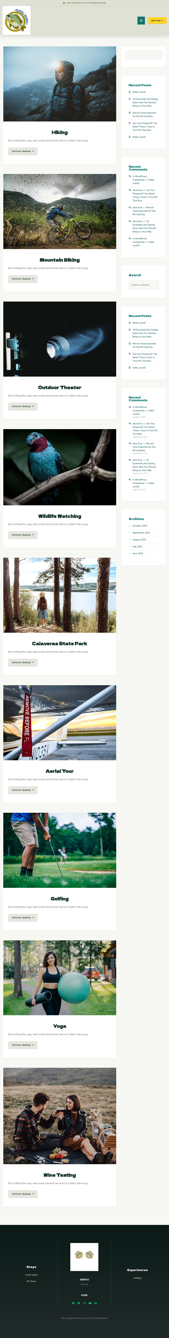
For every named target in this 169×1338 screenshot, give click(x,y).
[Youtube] (89, 1303)
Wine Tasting (59, 1175)
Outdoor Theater (59, 387)
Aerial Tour (60, 771)
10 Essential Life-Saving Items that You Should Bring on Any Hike (145, 102)
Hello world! (139, 92)
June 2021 (138, 553)
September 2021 (141, 532)
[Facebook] (73, 1303)
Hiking (60, 132)
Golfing (60, 898)
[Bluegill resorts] (16, 20)
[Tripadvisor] (95, 1303)
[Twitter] (78, 1303)
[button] (157, 20)
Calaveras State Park (59, 643)
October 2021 (140, 525)
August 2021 (139, 539)
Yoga (59, 1026)
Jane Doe (137, 190)
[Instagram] (84, 1303)
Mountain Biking (60, 260)
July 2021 (137, 546)
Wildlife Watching (59, 516)
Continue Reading (22, 151)
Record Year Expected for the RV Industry (144, 211)
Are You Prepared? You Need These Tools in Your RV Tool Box (145, 127)
